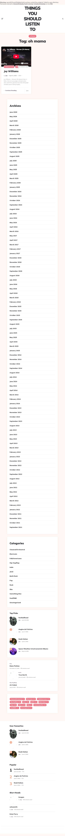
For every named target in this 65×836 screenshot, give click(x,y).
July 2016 (13, 280)
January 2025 (15, 187)
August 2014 (14, 373)
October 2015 (15, 315)
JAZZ (11, 572)
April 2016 (13, 293)
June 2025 (13, 165)
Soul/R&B (13, 598)
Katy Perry (14, 814)
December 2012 (15, 461)
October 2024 (15, 200)
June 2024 (13, 218)
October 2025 (15, 147)
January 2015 (15, 351)
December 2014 (15, 355)
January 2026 (15, 134)
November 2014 (15, 359)
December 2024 (15, 192)
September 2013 (16, 421)
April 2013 (13, 443)
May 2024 (13, 222)
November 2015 (15, 311)
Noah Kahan (23, 639)
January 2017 (15, 253)
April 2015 (13, 342)
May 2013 (13, 439)
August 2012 (14, 479)
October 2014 (15, 364)
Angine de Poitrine (26, 629)
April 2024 (13, 227)
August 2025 (14, 156)
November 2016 (15, 262)
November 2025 (15, 143)
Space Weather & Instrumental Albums (33, 649)
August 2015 (14, 324)
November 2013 (15, 412)
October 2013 (15, 417)
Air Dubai (13, 685)
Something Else (15, 594)
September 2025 (16, 152)
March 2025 (14, 178)
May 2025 (13, 169)
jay (6, 75)
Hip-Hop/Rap (14, 563)
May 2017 (13, 236)
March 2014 (14, 395)
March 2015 (14, 346)
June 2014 (13, 381)
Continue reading (10, 90)
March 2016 (14, 298)
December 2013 (15, 408)
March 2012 (14, 501)
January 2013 (15, 457)
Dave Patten (14, 666)
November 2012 (15, 465)
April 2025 (13, 174)
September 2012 (16, 474)
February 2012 (15, 505)
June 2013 (13, 434)
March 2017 (14, 245)
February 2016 (15, 302)
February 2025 (15, 183)
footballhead (23, 618)
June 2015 (13, 333)
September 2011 (16, 527)
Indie (17, 66)
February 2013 (15, 452)
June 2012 (13, 487)
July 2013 (13, 430)
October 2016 (15, 267)
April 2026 (13, 121)
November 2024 (15, 196)
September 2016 (16, 271)
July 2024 (13, 214)
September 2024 (16, 205)
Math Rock (14, 576)
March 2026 (14, 125)
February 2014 (15, 399)
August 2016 (14, 275)
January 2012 (15, 510)
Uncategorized (15, 603)
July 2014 (13, 377)
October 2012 (15, 470)
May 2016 (13, 289)
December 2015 (15, 306)
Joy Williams (11, 71)
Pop (11, 580)
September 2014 (16, 368)
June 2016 (13, 284)
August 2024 (14, 209)
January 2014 (15, 404)
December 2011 (15, 514)
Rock (11, 585)
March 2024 (14, 231)
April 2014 (13, 390)
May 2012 (13, 492)
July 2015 (13, 328)
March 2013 (14, 448)
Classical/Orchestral (17, 550)
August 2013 (14, 426)
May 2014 (13, 386)
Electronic (13, 554)
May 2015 (13, 337)
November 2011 (15, 518)
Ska (11, 589)
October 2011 (15, 523)
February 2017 (15, 249)
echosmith (13, 807)
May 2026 (13, 116)
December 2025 (15, 139)
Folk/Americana (9, 66)
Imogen (21, 797)
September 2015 (16, 320)
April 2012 (13, 496)
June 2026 (13, 112)
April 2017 (13, 240)
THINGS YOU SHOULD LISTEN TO (32, 19)
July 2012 (13, 483)
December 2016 (15, 258)
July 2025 (13, 161)
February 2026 (15, 130)
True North (23, 675)
